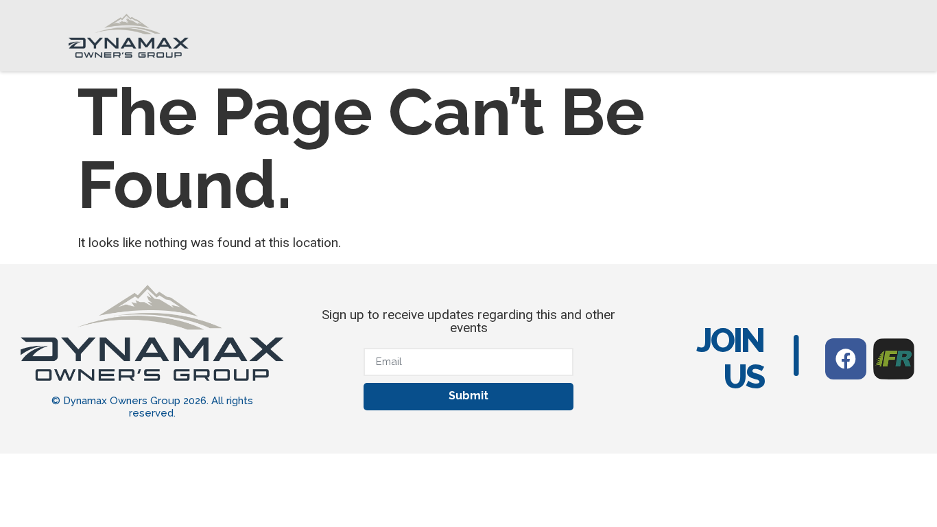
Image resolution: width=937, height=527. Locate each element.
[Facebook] (845, 358)
